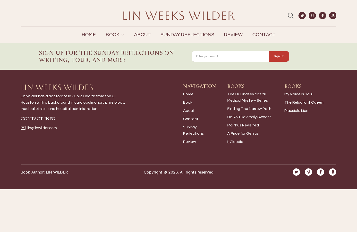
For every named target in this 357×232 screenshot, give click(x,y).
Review (233, 34)
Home (89, 34)
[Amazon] (332, 15)
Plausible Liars (296, 111)
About (142, 34)
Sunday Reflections (187, 34)
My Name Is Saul (298, 94)
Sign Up (279, 56)
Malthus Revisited (243, 125)
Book (187, 102)
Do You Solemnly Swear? (249, 117)
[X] (302, 15)
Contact (264, 34)
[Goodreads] (312, 15)
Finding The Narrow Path (249, 109)
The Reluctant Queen (303, 102)
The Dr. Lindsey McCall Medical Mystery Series (247, 97)
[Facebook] (322, 15)
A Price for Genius (243, 133)
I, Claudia (235, 142)
